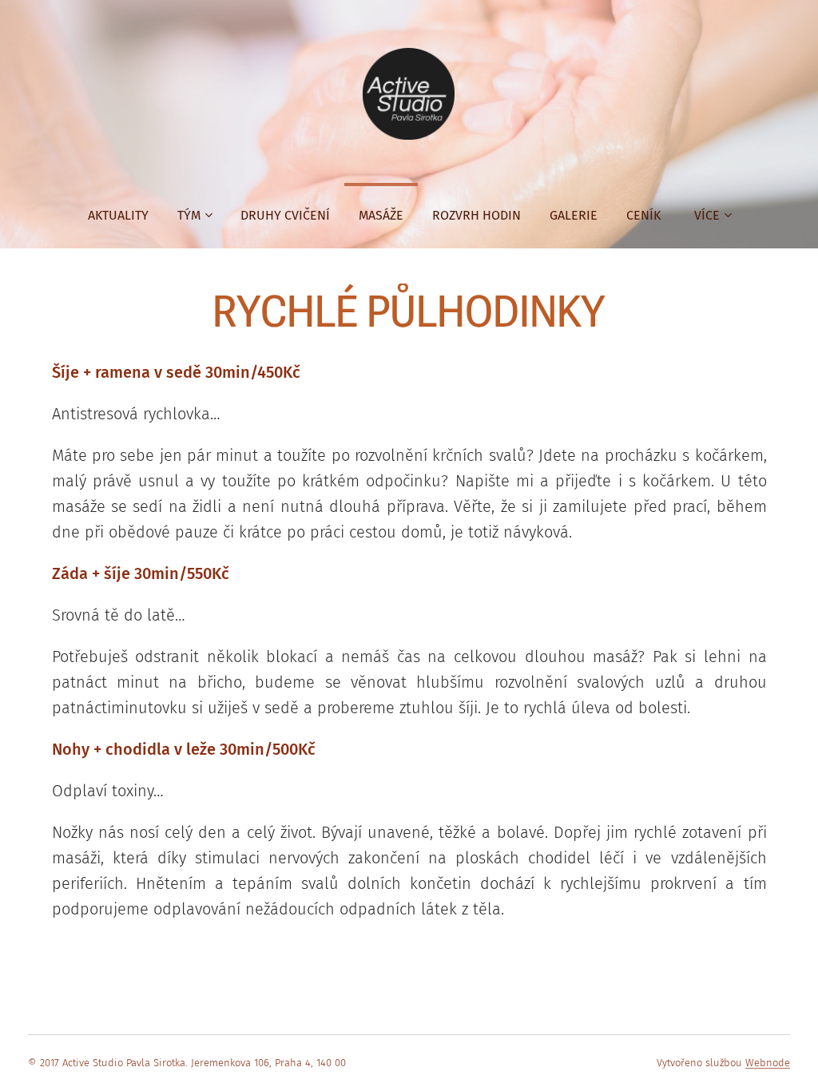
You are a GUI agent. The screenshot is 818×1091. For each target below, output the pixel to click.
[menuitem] (118, 215)
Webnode (767, 1063)
